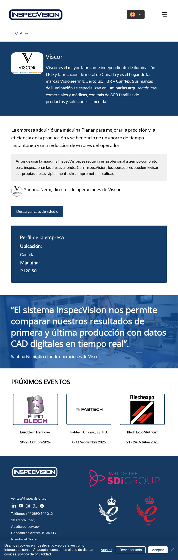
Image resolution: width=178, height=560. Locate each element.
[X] (35, 505)
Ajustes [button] (106, 549)
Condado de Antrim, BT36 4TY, (34, 533)
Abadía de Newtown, (26, 526)
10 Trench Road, (23, 520)
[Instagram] (27, 505)
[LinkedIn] (13, 505)
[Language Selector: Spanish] (136, 14)
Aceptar (158, 549)
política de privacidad (34, 554)
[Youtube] (20, 505)
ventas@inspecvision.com (30, 498)
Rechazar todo (130, 549)
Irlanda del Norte (23, 539)
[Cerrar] (172, 550)
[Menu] (164, 14)
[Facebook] (41, 505)
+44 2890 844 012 (39, 513)
